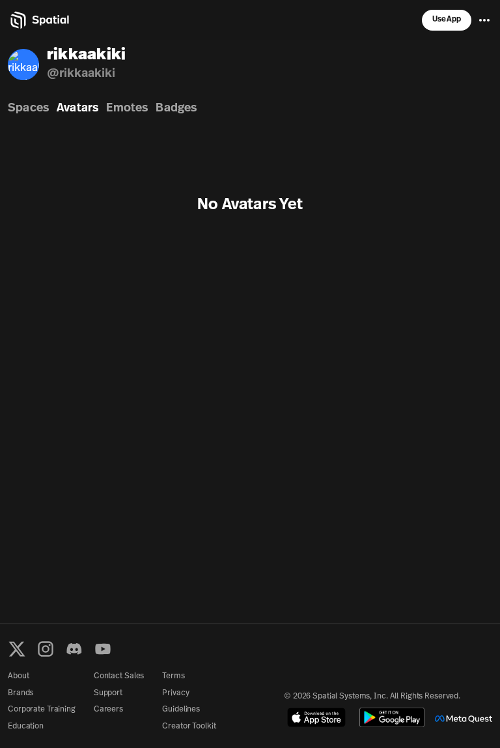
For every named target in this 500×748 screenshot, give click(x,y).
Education (26, 726)
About (18, 676)
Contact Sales (119, 676)
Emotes (127, 109)
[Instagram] (45, 649)
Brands (20, 693)
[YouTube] (103, 649)
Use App (446, 19)
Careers (108, 709)
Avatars (77, 109)
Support (108, 693)
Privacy (175, 693)
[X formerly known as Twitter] (17, 649)
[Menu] (484, 20)
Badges (176, 109)
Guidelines (181, 709)
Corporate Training (42, 709)
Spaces (28, 109)
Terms (173, 676)
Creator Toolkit (188, 726)
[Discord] (74, 649)
